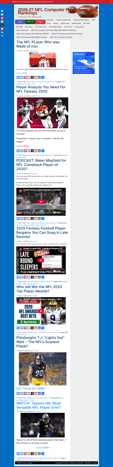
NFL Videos (29, 27)
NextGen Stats (76, 23)
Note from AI (68, 27)
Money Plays (65, 23)
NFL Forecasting (32, 332)
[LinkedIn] (2, 32)
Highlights (30, 398)
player (28, 84)
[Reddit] (2, 28)
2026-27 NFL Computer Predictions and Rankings (58, 11)
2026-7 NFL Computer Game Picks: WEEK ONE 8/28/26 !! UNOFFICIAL (53, 30)
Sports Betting (51, 223)
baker (18, 225)
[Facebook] (2, 11)
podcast (42, 225)
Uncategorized (49, 82)
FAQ (93, 20)
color (24, 84)
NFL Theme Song (40, 27)
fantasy (18, 157)
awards (18, 334)
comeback (24, 225)
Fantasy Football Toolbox (81, 20)
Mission (55, 23)
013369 (18, 84)
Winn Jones (33, 51)
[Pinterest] (2, 18)
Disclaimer (50, 20)
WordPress (88, 463)
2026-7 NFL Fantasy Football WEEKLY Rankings (31, 37)
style (32, 84)
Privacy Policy (79, 27)
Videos (45, 398)
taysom (27, 460)
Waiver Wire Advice (22, 30)
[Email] (2, 21)
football (24, 284)
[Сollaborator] (84, 63)
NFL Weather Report (55, 27)
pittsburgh (19, 400)
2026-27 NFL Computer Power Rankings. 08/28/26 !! (32, 34)
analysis (65, 155)
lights (61, 398)
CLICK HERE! (21, 73)
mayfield (31, 225)
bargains (65, 281)
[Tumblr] (2, 25)
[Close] (111, 1)
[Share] (2, 36)
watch (39, 460)
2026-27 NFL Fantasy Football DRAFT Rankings (67, 34)
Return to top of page (24, 463)
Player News (31, 82)
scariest (31, 400)
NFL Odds (87, 23)
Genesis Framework (76, 463)
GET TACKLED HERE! (30, 388)
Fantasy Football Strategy (35, 155)
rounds (35, 284)
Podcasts (48, 155)
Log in (95, 463)
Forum (49, 23)
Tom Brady (39, 82)
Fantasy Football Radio (63, 20)
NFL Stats (19, 27)
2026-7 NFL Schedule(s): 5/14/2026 (61, 37)
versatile (33, 460)
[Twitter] (2, 14)
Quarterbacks (40, 223)
